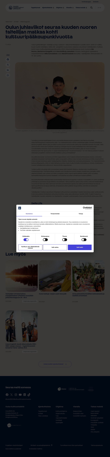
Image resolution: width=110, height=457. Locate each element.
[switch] (45, 239)
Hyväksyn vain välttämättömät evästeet (30, 247)
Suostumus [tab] (29, 213)
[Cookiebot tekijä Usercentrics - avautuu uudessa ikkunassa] (84, 208)
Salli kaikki (80, 247)
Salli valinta (55, 247)
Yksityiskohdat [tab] (55, 213)
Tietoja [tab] (81, 213)
